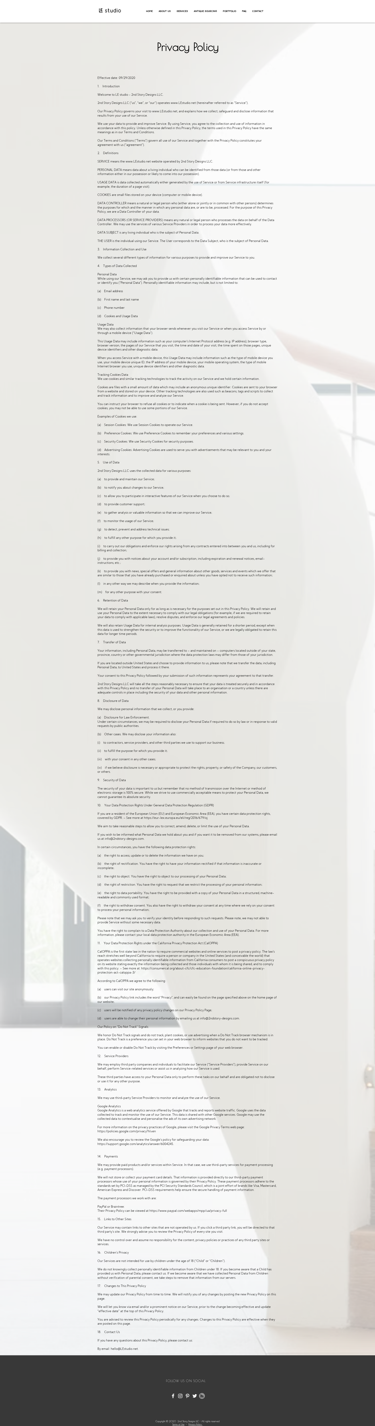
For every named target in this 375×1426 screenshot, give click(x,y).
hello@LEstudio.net (124, 1349)
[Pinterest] (187, 1396)
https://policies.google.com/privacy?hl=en (126, 1131)
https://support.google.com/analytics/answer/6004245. (135, 1144)
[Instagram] (180, 1396)
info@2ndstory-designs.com (124, 839)
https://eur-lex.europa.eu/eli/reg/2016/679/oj (176, 818)
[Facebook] (173, 1396)
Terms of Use (178, 1424)
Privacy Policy (195, 1424)
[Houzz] (202, 1396)
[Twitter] (195, 1396)
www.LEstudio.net (183, 103)
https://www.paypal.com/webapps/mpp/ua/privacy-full (188, 1211)
